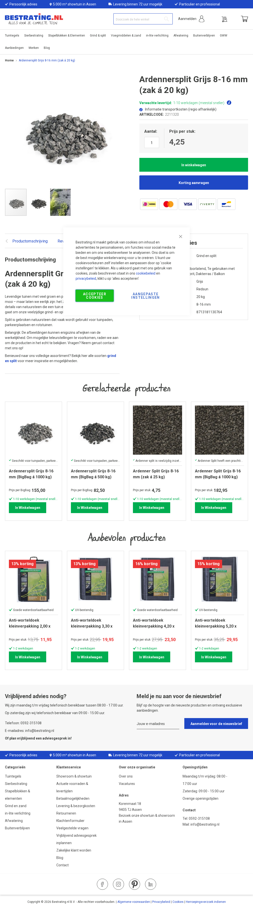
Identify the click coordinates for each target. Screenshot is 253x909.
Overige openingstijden (200, 798)
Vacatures (127, 784)
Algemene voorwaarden (133, 902)
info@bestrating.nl (204, 824)
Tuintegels (13, 776)
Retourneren (66, 813)
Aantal (150, 131)
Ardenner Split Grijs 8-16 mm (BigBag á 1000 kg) (218, 474)
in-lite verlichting (17, 813)
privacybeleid (86, 278)
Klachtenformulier (70, 821)
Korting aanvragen (194, 183)
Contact (62, 865)
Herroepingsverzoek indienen (206, 902)
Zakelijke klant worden (73, 850)
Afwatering (14, 821)
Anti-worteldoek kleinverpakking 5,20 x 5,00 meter (215, 623)
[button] (191, 19)
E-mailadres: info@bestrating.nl (29, 731)
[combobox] (143, 18)
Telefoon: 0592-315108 (23, 723)
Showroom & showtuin (74, 776)
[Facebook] (102, 884)
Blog (59, 858)
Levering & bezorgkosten (75, 806)
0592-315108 (199, 818)
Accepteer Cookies (94, 295)
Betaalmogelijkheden (72, 798)
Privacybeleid (161, 902)
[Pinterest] (134, 884)
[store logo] (34, 18)
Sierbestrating (16, 784)
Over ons (126, 776)
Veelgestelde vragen (72, 828)
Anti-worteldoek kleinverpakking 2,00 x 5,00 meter (29, 623)
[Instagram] (118, 884)
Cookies (178, 902)
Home (9, 60)
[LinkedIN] (150, 884)
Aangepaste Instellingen (145, 295)
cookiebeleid (145, 273)
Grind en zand (15, 806)
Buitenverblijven (17, 828)
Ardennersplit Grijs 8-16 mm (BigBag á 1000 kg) (31, 474)
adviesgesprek (54, 738)
